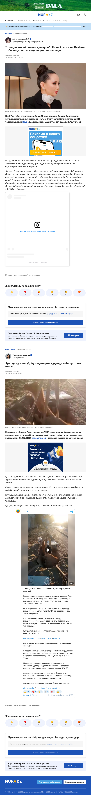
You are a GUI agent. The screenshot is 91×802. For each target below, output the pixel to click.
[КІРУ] (84, 15)
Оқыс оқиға (56, 21)
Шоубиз (9, 21)
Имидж (65, 21)
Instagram (75, 336)
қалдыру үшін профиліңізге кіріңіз (60, 314)
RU (78, 15)
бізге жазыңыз (33, 275)
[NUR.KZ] (45, 15)
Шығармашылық (24, 21)
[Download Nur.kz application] (45, 5)
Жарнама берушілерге (74, 782)
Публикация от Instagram (37, 262)
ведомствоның (39, 438)
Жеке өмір (37, 21)
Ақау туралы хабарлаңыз (49, 782)
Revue (25, 122)
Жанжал (46, 21)
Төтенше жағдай (24, 349)
